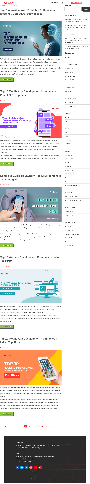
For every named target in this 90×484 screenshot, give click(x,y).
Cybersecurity (70, 87)
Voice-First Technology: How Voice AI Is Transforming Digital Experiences (77, 40)
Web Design (69, 226)
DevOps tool (69, 95)
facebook (17, 467)
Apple (67, 61)
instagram (31, 467)
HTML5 (67, 128)
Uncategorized (70, 223)
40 (50, 426)
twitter (22, 467)
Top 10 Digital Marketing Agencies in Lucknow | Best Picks (77, 47)
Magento (68, 151)
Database (68, 91)
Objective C (69, 170)
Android (67, 57)
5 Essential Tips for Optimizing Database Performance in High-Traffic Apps (75, 27)
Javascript (68, 140)
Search (86, 9)
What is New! (69, 238)
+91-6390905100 (26, 461)
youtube (35, 467)
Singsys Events (70, 189)
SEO (66, 181)
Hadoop (67, 125)
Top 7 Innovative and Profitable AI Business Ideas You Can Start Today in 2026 (27, 12)
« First (4, 426)
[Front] (9, 3)
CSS (66, 83)
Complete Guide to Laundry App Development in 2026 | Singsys (30, 177)
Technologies (69, 215)
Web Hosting (69, 230)
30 (46, 426)
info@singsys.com (65, 3)
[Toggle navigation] (84, 3)
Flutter (67, 113)
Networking (69, 166)
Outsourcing (69, 174)
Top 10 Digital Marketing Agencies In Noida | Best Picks (77, 34)
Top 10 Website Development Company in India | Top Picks (30, 259)
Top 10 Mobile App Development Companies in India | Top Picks (29, 340)
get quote (76, 3)
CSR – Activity (69, 80)
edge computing (70, 106)
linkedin (26, 467)
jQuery (67, 143)
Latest (67, 147)
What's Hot (68, 241)
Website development (72, 234)
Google (67, 121)
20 (42, 426)
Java (66, 136)
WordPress (69, 245)
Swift (67, 204)
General (68, 117)
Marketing (68, 155)
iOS (66, 132)
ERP (66, 110)
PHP (66, 177)
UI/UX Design (69, 219)
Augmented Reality (71, 65)
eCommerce (69, 102)
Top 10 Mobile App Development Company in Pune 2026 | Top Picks (28, 93)
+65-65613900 (54, 3)
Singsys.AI (68, 192)
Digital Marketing (71, 98)
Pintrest (40, 467)
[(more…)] (7, 79)
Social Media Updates (72, 196)
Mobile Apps (69, 159)
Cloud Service (70, 76)
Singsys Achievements (72, 185)
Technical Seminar (71, 207)
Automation (69, 68)
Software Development (73, 200)
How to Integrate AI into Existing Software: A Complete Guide (76, 20)
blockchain (69, 72)
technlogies (69, 211)
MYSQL (67, 162)
